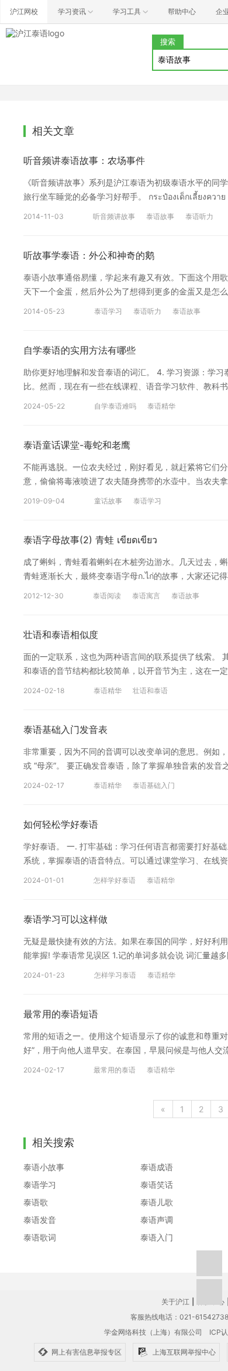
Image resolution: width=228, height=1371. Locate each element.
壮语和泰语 (150, 690)
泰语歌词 (39, 1237)
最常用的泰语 (115, 1069)
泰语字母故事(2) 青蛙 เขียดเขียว (90, 540)
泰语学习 (108, 311)
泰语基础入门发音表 (65, 729)
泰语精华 (161, 406)
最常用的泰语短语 (60, 1014)
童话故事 (108, 500)
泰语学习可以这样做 (65, 919)
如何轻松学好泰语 (60, 824)
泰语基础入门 (154, 785)
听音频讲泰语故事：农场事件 (84, 160)
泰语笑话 (156, 1185)
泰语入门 (156, 1237)
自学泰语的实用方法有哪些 (79, 350)
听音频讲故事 (114, 216)
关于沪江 (175, 1301)
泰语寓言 (146, 595)
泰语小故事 (43, 1167)
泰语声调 (156, 1220)
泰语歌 (35, 1202)
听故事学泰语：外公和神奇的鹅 (88, 255)
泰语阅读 (107, 595)
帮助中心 (182, 11)
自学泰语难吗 (115, 406)
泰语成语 (156, 1167)
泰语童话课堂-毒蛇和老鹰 (76, 445)
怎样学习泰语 (115, 975)
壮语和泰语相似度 (60, 634)
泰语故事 (160, 216)
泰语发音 (39, 1220)
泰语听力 (199, 216)
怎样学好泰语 (115, 880)
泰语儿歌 (156, 1202)
